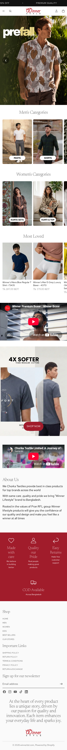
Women (6, 627)
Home (5, 619)
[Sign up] (61, 684)
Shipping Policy (10, 653)
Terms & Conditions (12, 661)
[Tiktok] (21, 692)
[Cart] (63, 11)
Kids (4, 631)
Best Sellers (8, 635)
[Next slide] (61, 141)
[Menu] (3, 11)
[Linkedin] (26, 692)
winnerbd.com (27, 745)
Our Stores (8, 639)
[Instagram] (10, 692)
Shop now (33, 426)
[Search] (10, 11)
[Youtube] (15, 692)
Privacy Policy (10, 665)
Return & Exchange (12, 669)
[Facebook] (4, 692)
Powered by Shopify (45, 745)
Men (4, 623)
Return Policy (9, 657)
